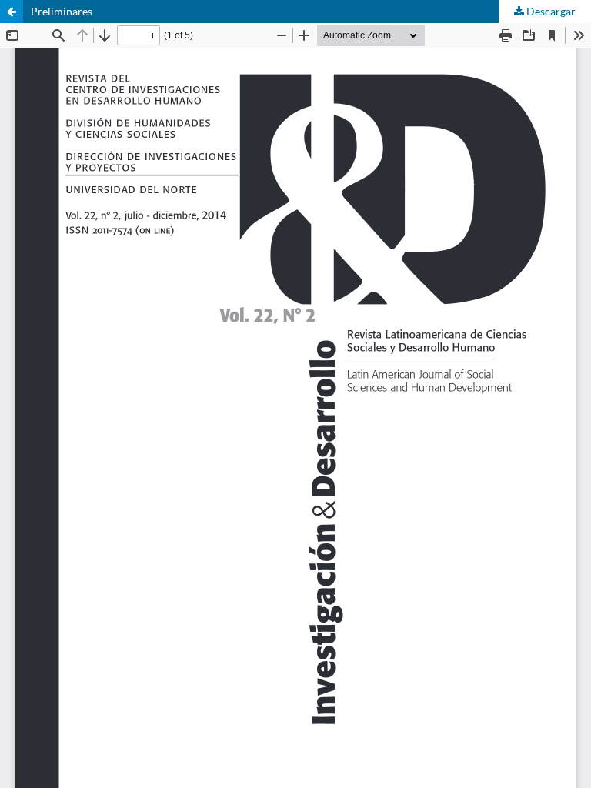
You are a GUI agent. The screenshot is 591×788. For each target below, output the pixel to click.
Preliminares (61, 11)
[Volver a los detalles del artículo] (11, 11)
